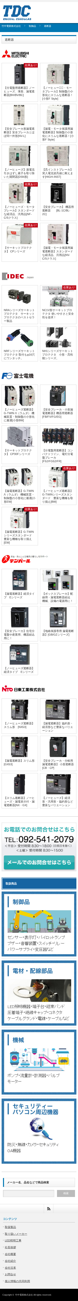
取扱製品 (10, 1227)
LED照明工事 (13, 1240)
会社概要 (10, 1254)
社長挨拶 (10, 1247)
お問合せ (10, 1274)
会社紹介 (10, 1261)
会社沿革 (10, 1267)
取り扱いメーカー (16, 1233)
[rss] (48, 1208)
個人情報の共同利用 (17, 1281)
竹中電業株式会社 (24, 1295)
